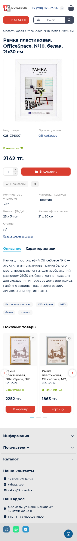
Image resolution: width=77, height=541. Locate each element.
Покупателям (16, 447)
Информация (16, 436)
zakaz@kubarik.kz (21, 490)
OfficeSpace (47, 136)
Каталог (11, 459)
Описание (12, 249)
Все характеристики (18, 236)
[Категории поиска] (38, 20)
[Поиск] (69, 20)
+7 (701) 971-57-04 (45, 8)
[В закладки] (33, 338)
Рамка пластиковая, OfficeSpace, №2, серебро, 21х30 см (55, 375)
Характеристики (40, 249)
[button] (4, 373)
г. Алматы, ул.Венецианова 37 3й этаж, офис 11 (30, 509)
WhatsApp (16, 484)
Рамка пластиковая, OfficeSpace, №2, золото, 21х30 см (18, 375)
